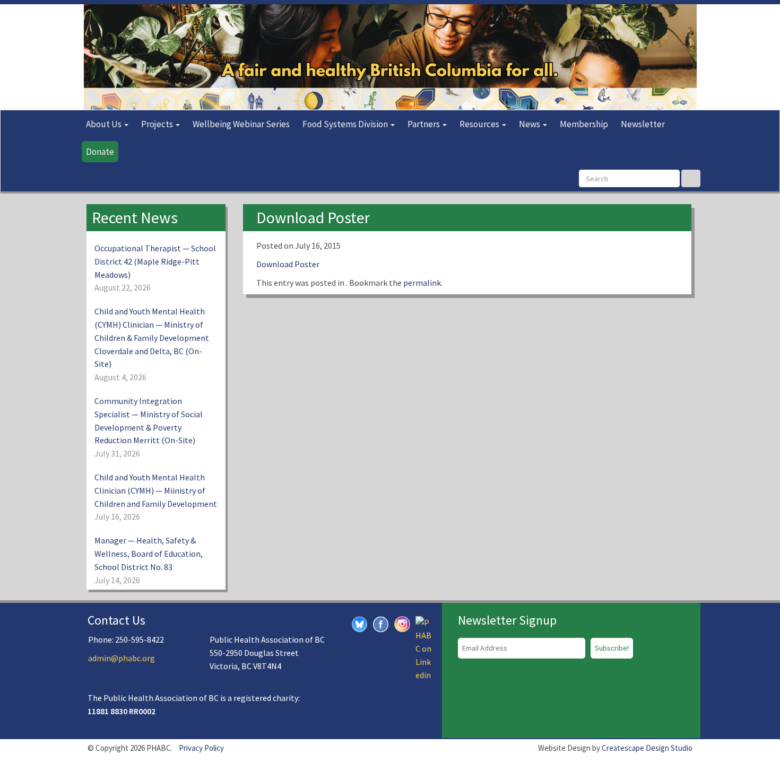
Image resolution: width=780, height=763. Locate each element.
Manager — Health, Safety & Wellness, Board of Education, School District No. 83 (148, 553)
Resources (480, 124)
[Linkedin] (423, 647)
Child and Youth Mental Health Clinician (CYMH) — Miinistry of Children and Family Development (155, 490)
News (530, 124)
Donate (100, 151)
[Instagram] (402, 622)
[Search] (690, 178)
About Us (104, 124)
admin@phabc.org (121, 658)
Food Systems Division (345, 124)
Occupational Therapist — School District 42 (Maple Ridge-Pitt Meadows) (155, 261)
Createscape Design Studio (647, 748)
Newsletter (643, 124)
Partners (424, 124)
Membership (584, 124)
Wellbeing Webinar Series (241, 124)
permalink (422, 282)
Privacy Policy (201, 748)
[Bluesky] (360, 623)
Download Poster (287, 264)
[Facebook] (381, 623)
